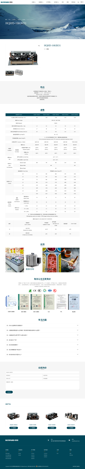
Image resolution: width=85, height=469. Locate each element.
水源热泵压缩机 (8, 456)
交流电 (19, 455)
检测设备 (45, 455)
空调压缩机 (7, 453)
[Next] (81, 260)
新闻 (70, 453)
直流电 (19, 453)
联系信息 (71, 455)
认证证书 (45, 453)
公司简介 (32, 453)
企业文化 (32, 455)
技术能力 (45, 456)
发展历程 (32, 458)
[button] (39, 46)
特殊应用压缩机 (8, 458)
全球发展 (32, 456)
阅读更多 (14, 427)
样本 (57, 453)
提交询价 (9, 392)
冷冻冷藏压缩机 (8, 455)
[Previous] (4, 260)
